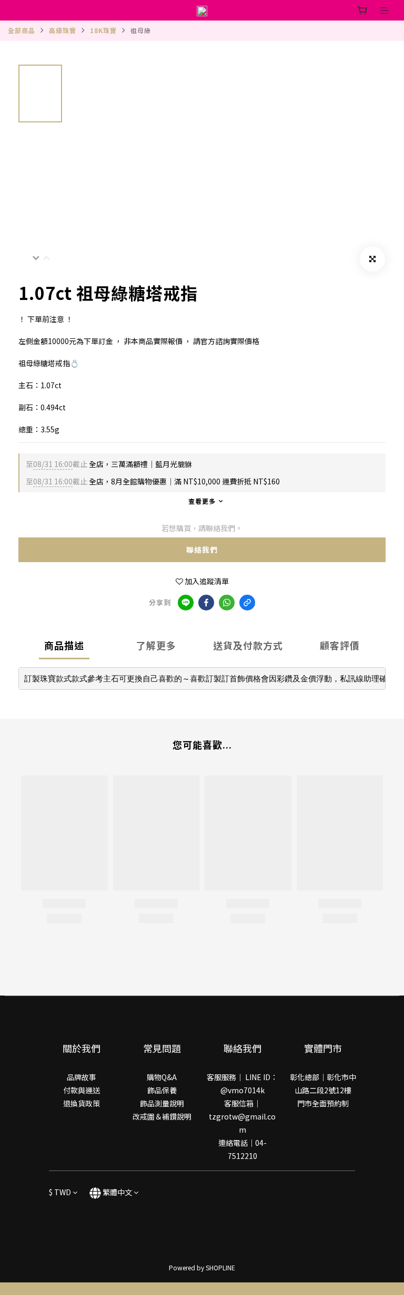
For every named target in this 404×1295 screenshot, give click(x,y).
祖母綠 (140, 30)
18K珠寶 (103, 30)
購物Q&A (162, 1077)
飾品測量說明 (162, 1103)
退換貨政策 (81, 1103)
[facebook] (206, 602)
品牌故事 (81, 1077)
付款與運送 (81, 1090)
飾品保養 (162, 1090)
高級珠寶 (62, 30)
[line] (186, 602)
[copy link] (247, 602)
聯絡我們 (202, 549)
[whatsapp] (227, 602)
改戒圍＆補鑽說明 (162, 1116)
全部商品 (21, 30)
